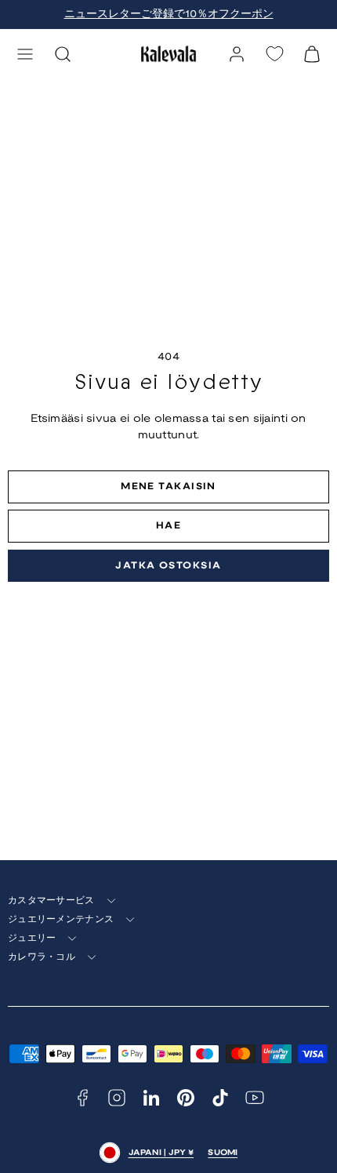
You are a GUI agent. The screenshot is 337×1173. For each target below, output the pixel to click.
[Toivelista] (274, 53)
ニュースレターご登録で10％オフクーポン (169, 14)
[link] (236, 54)
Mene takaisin (168, 486)
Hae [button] (168, 525)
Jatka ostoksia (168, 565)
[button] (25, 54)
